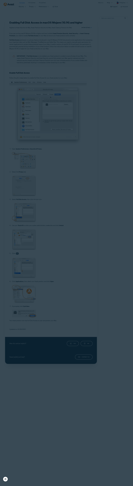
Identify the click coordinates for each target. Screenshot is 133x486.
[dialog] (66, 243)
